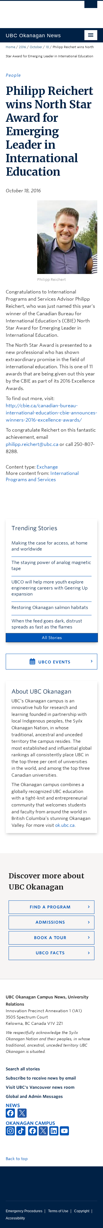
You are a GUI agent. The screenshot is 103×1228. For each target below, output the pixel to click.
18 (47, 47)
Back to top (17, 1158)
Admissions (50, 922)
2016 (22, 47)
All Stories (52, 637)
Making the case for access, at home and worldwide (49, 546)
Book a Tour (50, 937)
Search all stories (23, 1069)
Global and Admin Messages (34, 1096)
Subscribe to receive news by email (41, 1078)
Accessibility (15, 1218)
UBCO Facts (50, 953)
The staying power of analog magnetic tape (51, 565)
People (13, 75)
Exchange (47, 467)
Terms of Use (58, 1211)
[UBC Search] (90, 7)
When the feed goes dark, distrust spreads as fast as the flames (46, 624)
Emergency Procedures (24, 1211)
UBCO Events (54, 662)
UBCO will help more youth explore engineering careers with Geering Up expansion (49, 588)
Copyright (81, 1211)
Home (10, 47)
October (36, 47)
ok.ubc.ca (65, 825)
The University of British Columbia (38, 12)
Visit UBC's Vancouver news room (40, 1087)
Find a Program (50, 907)
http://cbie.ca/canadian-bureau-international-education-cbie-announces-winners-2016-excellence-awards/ (51, 413)
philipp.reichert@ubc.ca (32, 444)
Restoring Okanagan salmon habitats (49, 607)
